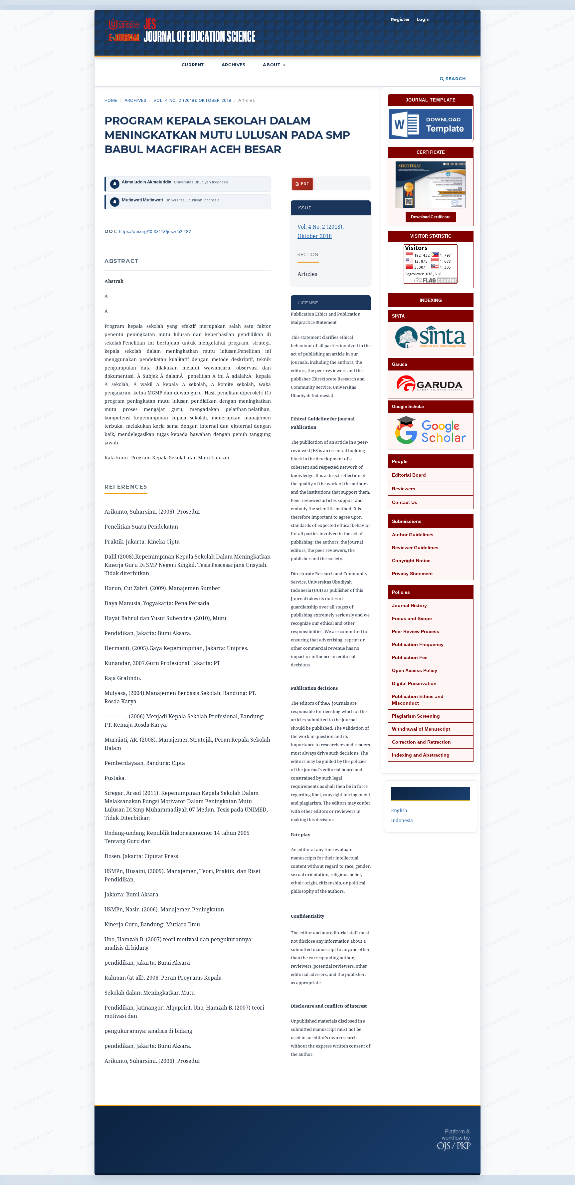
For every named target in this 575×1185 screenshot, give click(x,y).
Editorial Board (409, 475)
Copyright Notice (411, 560)
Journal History (409, 605)
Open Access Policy (414, 670)
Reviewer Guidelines (415, 547)
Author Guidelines (413, 534)
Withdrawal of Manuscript (421, 729)
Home (110, 100)
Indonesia (402, 820)
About (272, 64)
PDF (304, 184)
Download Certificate (431, 217)
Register (400, 19)
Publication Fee (410, 657)
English (399, 810)
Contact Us (404, 502)
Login (423, 19)
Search (455, 78)
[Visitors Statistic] (431, 264)
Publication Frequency (418, 644)
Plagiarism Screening (416, 716)
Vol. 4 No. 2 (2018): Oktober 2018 (192, 100)
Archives (234, 64)
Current (193, 64)
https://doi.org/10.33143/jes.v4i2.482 (155, 231)
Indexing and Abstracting (421, 755)
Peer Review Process (415, 631)
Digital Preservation (414, 683)
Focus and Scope (412, 618)
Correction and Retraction (421, 742)
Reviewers (403, 488)
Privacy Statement (412, 573)
